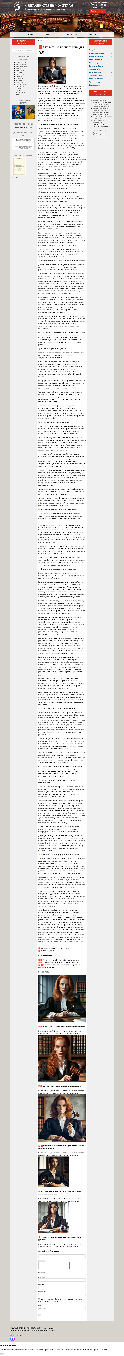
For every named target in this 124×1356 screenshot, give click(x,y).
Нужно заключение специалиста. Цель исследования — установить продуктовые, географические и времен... (102, 125)
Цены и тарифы (72, 34)
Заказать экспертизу (98, 11)
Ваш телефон (42, 1284)
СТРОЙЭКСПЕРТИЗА (21, 62)
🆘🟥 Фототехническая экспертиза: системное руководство (58, 962)
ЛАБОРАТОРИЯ (20, 74)
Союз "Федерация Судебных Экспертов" (42, 1330)
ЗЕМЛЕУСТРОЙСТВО (21, 64)
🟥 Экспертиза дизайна (46, 951)
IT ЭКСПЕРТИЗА (20, 82)
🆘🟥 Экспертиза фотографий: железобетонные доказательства (59, 960)
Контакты (93, 34)
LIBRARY (40, 40)
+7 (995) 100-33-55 (98, 5)
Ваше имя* (41, 1277)
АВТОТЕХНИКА (20, 70)
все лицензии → (17, 177)
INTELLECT (18, 91)
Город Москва (94, 50)
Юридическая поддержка (23, 42)
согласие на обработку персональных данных (59, 1299)
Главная (31, 34)
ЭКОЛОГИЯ (19, 72)
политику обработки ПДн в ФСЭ (48, 1301)
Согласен (2, 1354)
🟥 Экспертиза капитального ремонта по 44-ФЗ (54, 948)
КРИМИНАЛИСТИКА (21, 66)
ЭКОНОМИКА (19, 78)
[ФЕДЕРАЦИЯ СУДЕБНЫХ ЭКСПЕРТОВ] (15, 12)
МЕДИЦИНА (19, 68)
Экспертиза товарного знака (23, 127)
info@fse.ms (98, 7)
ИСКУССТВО (19, 89)
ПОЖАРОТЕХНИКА (21, 84)
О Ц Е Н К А (19, 76)
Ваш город (41, 1292)
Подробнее (104, 1350)
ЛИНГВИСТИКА (20, 87)
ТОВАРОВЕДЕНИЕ (20, 93)
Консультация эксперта (100, 92)
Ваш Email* (41, 1273)
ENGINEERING (19, 80)
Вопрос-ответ (51, 34)
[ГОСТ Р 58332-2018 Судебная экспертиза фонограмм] (23, 149)
